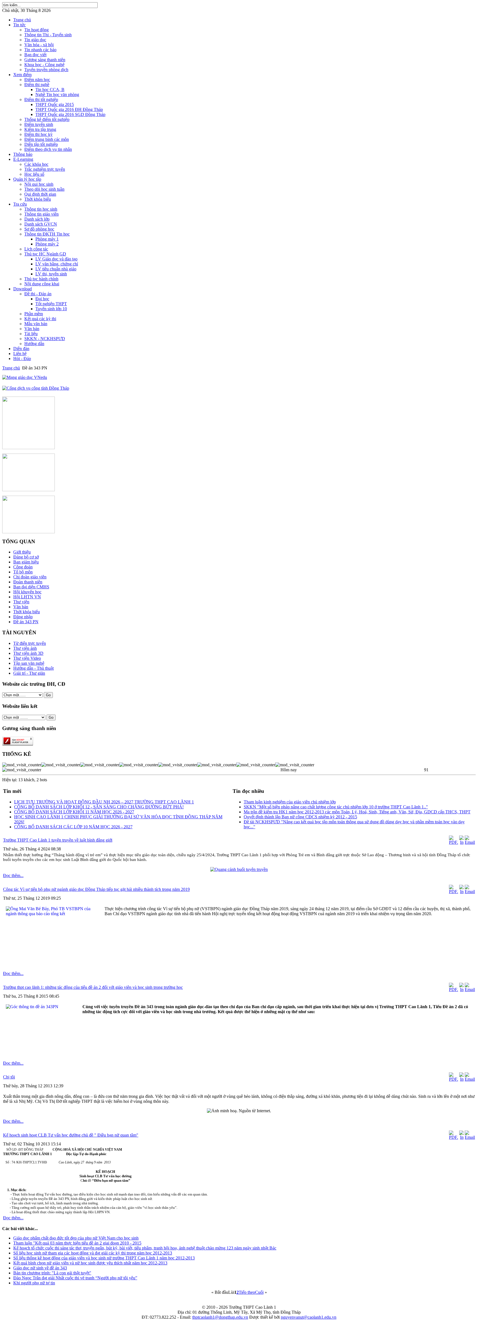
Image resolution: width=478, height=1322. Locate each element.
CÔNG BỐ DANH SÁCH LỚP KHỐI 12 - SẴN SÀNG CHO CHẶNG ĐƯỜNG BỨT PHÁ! (99, 806)
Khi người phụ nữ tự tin (34, 1282)
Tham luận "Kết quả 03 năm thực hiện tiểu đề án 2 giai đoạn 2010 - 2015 (77, 1243)
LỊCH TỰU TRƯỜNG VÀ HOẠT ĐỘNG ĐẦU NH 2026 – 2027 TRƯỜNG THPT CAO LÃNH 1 (104, 802)
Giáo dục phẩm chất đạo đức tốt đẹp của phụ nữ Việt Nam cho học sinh (76, 1238)
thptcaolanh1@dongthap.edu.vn (220, 1317)
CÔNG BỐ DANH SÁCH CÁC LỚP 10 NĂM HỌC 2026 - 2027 (73, 826)
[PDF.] (453, 842)
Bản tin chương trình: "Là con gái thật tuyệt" (52, 1273)
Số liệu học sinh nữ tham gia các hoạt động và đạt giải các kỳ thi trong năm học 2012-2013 (92, 1253)
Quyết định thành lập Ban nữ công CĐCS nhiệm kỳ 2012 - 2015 (300, 816)
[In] (461, 842)
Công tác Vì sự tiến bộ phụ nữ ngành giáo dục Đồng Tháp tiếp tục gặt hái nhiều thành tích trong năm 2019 (96, 889)
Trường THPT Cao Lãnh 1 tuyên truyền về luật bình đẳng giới (57, 840)
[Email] (470, 842)
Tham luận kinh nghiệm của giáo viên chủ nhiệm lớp (290, 802)
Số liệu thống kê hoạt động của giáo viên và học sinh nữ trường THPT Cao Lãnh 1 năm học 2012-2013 (104, 1258)
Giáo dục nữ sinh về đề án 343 (40, 1268)
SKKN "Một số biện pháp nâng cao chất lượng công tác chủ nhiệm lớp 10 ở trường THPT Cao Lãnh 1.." (336, 806)
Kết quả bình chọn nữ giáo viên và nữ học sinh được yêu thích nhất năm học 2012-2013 (90, 1263)
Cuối (259, 1292)
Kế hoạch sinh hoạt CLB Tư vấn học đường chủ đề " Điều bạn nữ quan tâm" (70, 1135)
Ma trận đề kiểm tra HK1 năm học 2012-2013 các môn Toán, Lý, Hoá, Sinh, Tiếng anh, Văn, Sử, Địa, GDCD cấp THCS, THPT (357, 811)
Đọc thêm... (13, 875)
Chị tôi (9, 1077)
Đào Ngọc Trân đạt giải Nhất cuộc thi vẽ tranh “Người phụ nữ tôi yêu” (75, 1278)
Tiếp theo (247, 1292)
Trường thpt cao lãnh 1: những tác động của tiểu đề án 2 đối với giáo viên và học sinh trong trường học (93, 987)
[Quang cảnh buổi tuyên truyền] (239, 869)
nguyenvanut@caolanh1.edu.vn (308, 1317)
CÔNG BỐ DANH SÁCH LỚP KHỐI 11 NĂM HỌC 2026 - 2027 (74, 811)
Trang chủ (11, 368)
